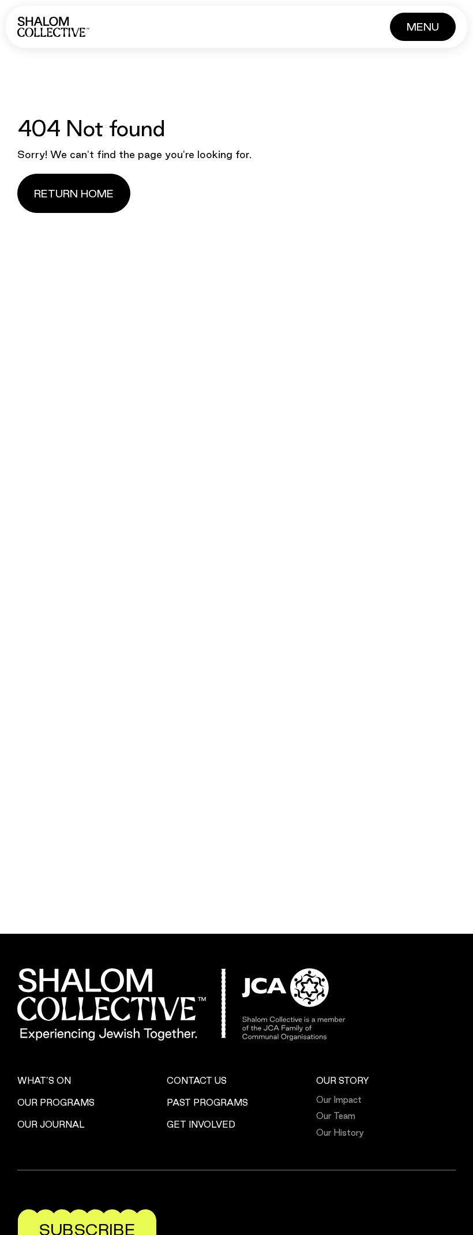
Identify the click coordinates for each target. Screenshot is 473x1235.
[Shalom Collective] (53, 27)
